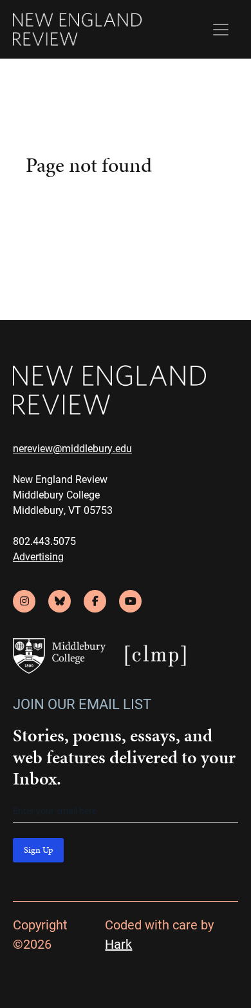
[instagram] (24, 601)
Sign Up (38, 850)
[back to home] (77, 29)
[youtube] (130, 601)
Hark (118, 943)
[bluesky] (59, 601)
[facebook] (95, 601)
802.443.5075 (44, 540)
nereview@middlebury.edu (72, 448)
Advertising (38, 556)
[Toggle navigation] (220, 29)
